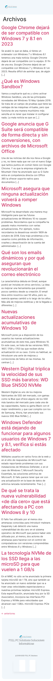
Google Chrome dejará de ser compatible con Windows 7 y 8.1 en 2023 (25, 36)
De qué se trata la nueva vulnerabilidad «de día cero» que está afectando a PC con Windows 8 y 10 (25, 501)
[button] (48, 7)
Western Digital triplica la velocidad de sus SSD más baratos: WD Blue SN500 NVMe (25, 377)
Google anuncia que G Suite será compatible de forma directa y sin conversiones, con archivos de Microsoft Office (25, 137)
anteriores (8, 613)
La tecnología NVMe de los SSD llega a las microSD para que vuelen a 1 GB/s (26, 561)
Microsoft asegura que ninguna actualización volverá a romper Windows (25, 197)
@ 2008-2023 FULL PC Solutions (26, 655)
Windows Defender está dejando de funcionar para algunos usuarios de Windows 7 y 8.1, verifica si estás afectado (26, 436)
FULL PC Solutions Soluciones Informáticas (26, 641)
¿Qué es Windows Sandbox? (20, 83)
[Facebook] (22, 669)
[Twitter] (22, 663)
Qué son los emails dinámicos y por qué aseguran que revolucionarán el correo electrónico (23, 263)
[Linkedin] (32, 669)
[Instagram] (32, 663)
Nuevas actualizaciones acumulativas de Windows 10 (18, 320)
